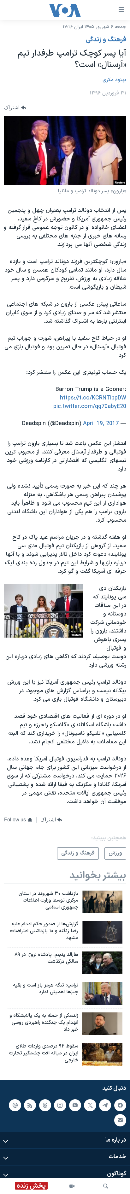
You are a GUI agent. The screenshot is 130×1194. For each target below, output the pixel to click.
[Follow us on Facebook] (120, 1105)
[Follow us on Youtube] (75, 1105)
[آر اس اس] (30, 1105)
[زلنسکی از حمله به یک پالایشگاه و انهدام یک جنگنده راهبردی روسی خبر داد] (102, 1023)
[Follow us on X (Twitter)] (90, 1105)
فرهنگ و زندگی (106, 40)
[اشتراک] (120, 1120)
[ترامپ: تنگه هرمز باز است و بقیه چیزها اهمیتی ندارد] (102, 993)
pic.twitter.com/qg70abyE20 (89, 406)
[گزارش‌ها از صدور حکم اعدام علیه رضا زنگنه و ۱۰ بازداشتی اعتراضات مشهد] (102, 932)
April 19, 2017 (101, 423)
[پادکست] (15, 1105)
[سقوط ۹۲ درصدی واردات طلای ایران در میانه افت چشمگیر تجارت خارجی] (102, 1054)
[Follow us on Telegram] (105, 1105)
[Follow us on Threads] (45, 1105)
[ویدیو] (71, 1186)
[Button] (15, 108)
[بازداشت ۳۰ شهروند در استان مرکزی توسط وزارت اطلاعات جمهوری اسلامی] (102, 902)
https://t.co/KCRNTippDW (93, 398)
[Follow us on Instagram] (60, 1105)
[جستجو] (105, 1186)
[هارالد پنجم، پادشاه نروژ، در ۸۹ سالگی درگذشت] (102, 962)
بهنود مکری (114, 80)
